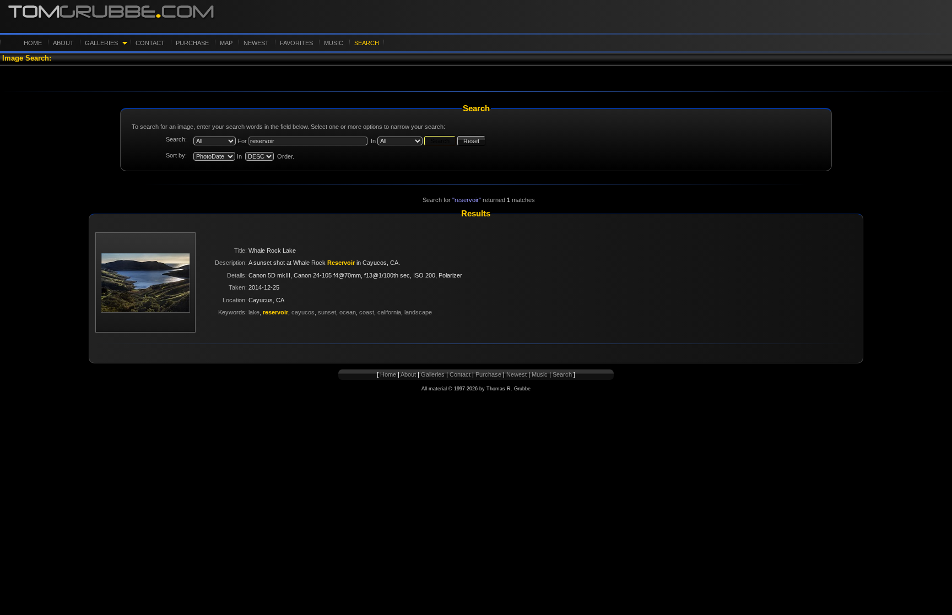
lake (253, 312)
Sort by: (176, 155)
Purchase (192, 43)
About (63, 43)
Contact (150, 43)
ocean (347, 312)
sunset (327, 312)
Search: (176, 139)
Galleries (101, 43)
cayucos (303, 312)
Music (333, 43)
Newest (256, 43)
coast (366, 312)
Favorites (296, 43)
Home (33, 43)
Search (366, 43)
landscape (418, 312)
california (389, 312)
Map (226, 43)
